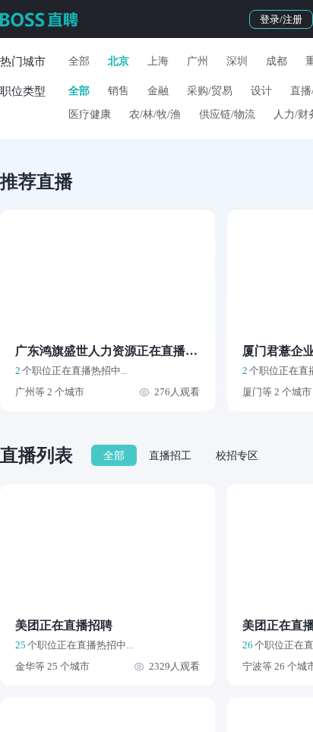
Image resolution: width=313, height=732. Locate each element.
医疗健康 (89, 114)
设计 (261, 91)
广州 (197, 61)
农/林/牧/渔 (155, 114)
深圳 (237, 61)
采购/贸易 (209, 91)
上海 (158, 61)
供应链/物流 (227, 114)
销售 (118, 91)
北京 (118, 61)
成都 (276, 61)
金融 (158, 91)
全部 (79, 61)
